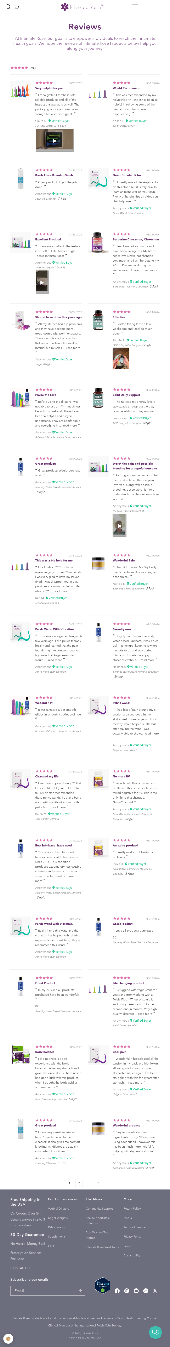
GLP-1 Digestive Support (127, 345)
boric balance (44, 1052)
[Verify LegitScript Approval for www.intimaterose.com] (102, 1286)
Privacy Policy (132, 1236)
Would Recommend (126, 88)
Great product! (45, 463)
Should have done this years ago (58, 317)
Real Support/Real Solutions (98, 1220)
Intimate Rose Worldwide (102, 1247)
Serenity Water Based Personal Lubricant (58, 487)
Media (128, 1218)
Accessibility (132, 1255)
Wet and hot (43, 703)
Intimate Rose (90, 1333)
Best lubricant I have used (53, 845)
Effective (119, 317)
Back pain (119, 1052)
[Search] (8, 7)
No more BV (121, 776)
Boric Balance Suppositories (51, 1099)
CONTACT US (21, 1268)
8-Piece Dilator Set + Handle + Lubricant (58, 437)
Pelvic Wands (57, 1227)
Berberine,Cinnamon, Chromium (136, 239)
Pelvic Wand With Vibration (128, 213)
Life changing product (128, 983)
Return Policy (132, 1208)
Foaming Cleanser (45, 198)
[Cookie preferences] (8, 1339)
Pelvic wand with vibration (54, 923)
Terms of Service (135, 1227)
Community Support (99, 1208)
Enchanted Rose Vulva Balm (128, 588)
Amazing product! (125, 845)
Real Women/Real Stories (97, 1235)
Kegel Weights (43, 364)
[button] (135, 7)
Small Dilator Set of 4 (124, 125)
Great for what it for (127, 175)
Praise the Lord (45, 395)
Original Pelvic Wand (124, 750)
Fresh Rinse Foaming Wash (54, 175)
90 (99, 1183)
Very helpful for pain (49, 88)
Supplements (57, 1236)
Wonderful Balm (124, 560)
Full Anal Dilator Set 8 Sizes (50, 125)
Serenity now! (122, 629)
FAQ (51, 1246)
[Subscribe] (80, 1291)
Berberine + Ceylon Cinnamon (130, 286)
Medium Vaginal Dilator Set (50, 267)
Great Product (122, 923)
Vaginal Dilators (58, 1208)
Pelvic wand (121, 703)
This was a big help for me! (54, 560)
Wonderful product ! (127, 1125)
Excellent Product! (48, 239)
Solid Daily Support (126, 395)
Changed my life (46, 776)
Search (128, 1246)
